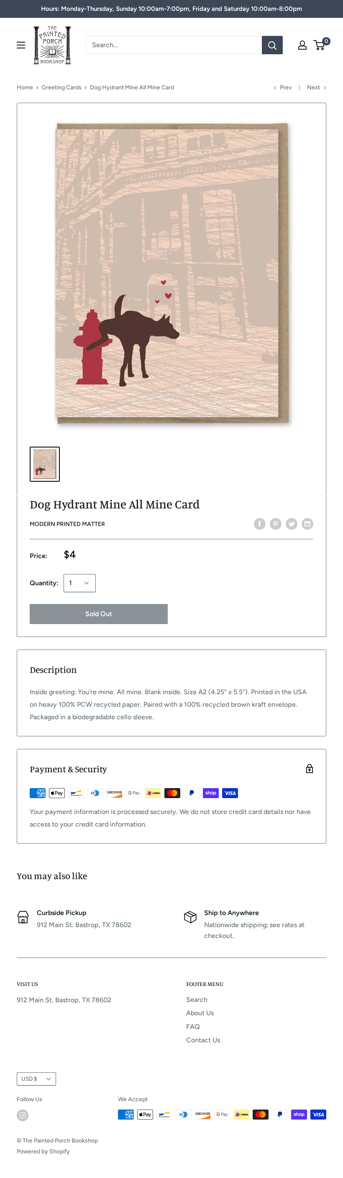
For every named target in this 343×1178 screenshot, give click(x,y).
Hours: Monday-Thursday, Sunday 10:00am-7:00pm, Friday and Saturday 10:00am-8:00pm (171, 9)
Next (313, 87)
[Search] (272, 45)
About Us (200, 1013)
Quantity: (44, 583)
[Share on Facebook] (260, 523)
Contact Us (203, 1040)
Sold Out (98, 614)
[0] (319, 45)
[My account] (302, 45)
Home (25, 87)
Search (196, 1000)
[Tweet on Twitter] (291, 523)
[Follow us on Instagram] (22, 1115)
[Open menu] (21, 45)
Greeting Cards (61, 87)
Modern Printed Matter (67, 524)
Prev (286, 87)
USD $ (29, 1078)
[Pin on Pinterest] (276, 523)
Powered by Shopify (43, 1151)
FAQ (193, 1027)
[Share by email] (307, 523)
